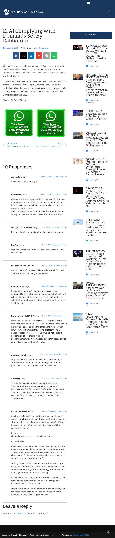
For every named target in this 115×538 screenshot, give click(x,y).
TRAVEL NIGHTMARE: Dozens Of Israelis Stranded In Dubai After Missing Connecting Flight (97, 320)
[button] (88, 2)
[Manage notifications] (108, 532)
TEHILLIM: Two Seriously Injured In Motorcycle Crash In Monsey (96, 115)
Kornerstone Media (81, 535)
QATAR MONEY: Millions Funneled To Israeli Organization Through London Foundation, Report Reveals (97, 167)
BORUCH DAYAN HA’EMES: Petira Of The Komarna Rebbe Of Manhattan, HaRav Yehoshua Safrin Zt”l (96, 53)
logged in (22, 513)
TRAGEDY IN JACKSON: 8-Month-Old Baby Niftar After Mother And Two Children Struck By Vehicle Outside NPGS (97, 197)
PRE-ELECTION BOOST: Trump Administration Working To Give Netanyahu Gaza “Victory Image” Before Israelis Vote (96, 260)
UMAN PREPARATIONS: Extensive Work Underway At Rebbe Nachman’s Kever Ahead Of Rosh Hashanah (97, 290)
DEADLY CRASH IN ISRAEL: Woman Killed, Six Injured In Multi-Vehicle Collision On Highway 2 (97, 139)
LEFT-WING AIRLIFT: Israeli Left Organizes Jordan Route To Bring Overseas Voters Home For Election (96, 227)
